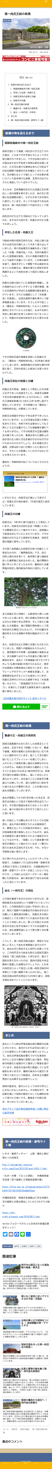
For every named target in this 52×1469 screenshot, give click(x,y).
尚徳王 (24, 1246)
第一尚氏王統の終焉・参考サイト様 (27, 120)
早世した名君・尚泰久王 (24, 93)
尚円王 (16, 1246)
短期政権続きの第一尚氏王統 (26, 89)
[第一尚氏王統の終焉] (32, 793)
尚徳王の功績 (19, 100)
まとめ (14, 116)
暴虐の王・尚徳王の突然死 (25, 108)
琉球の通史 (7, 1246)
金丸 (39, 1246)
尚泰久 (32, 1246)
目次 (21, 77)
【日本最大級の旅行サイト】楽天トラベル (24, 698)
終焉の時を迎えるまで (21, 85)
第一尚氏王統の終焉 (20, 104)
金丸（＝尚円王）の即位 (24, 112)
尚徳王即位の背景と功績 (24, 96)
